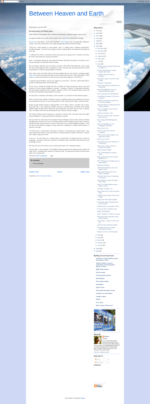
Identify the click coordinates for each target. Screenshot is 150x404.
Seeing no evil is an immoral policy (107, 232)
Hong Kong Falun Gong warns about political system (107, 217)
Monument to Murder (103, 165)
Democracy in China (103, 139)
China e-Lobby (100, 272)
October (100, 53)
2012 (97, 33)
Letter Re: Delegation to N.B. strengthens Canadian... (105, 124)
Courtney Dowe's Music (103, 275)
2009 (97, 41)
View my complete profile (101, 352)
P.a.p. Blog (99, 302)
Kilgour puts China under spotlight (107, 199)
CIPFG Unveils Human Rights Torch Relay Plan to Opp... (107, 135)
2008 (97, 43)
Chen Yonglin (65, 42)
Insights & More (101, 296)
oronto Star (33, 42)
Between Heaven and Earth (66, 13)
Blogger (83, 398)
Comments (99, 362)
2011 (97, 36)
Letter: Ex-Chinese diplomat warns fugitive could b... (107, 185)
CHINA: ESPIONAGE (103, 211)
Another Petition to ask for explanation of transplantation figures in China (105, 264)
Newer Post (34, 172)
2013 (97, 31)
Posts (98, 359)
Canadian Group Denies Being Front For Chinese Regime (107, 101)
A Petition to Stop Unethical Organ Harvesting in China (107, 259)
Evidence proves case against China (108, 206)
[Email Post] (51, 155)
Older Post (85, 172)
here (66, 38)
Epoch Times (100, 287)
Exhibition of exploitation (104, 83)
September (101, 56)
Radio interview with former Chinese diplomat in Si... (107, 157)
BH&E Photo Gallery (102, 269)
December (101, 48)
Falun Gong (32, 75)
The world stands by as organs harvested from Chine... (106, 228)
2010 (97, 38)
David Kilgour (100, 278)
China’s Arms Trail (102, 128)
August (100, 59)
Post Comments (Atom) (44, 176)
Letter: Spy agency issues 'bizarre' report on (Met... (107, 109)
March (100, 240)
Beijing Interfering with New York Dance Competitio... (106, 172)
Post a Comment (38, 163)
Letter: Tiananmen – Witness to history (108, 214)
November (101, 51)
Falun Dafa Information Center (105, 290)
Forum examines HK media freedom (107, 94)
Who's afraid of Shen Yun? (104, 305)
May (99, 235)
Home (59, 172)
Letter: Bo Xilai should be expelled (107, 225)
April (99, 237)
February (100, 243)
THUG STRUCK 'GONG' (104, 150)
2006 (97, 248)
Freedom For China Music (104, 293)
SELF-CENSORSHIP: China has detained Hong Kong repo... (106, 90)
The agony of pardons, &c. (105, 188)
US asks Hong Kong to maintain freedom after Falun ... (106, 71)
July (99, 61)
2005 (97, 251)
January (100, 245)
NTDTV (98, 299)
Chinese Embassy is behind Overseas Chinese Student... (108, 105)
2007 (97, 46)
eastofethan (99, 284)
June (99, 64)
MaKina (106, 336)
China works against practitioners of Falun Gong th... (107, 202)
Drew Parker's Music (102, 281)
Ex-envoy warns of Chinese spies (107, 209)
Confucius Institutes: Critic (105, 113)
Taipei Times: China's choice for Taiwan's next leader (106, 146)
